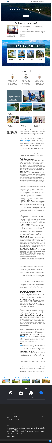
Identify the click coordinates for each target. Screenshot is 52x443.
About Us (22, 35)
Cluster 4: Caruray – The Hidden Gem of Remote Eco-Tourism (38, 112)
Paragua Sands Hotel (39, 344)
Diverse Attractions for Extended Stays (27, 183)
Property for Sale (17, 377)
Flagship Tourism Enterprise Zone (26, 200)
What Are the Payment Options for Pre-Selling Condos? (38, 125)
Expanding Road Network (25, 263)
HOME (28, 1)
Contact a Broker (13, 99)
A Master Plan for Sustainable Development (28, 224)
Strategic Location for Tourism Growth (27, 159)
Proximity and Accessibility (25, 171)
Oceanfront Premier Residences (24, 336)
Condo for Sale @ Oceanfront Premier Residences (21, 60)
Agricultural (24, 377)
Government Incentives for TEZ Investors (27, 213)
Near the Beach (7, 377)
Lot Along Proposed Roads (46, 377)
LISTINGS (31, 1)
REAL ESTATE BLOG (35, 1)
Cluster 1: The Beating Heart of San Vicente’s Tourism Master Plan (26, 125)
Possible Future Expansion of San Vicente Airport (29, 248)
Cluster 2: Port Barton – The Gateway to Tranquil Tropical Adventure (12, 113)
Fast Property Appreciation (25, 236)
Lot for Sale (4, 377)
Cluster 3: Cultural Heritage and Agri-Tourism (25, 112)
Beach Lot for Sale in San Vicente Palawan (12, 59)
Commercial (14, 377)
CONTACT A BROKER (41, 1)
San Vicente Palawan (10, 114)
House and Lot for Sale (36, 377)
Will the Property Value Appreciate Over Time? (13, 125)
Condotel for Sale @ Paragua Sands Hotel (30, 59)
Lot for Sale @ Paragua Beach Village (40, 59)
